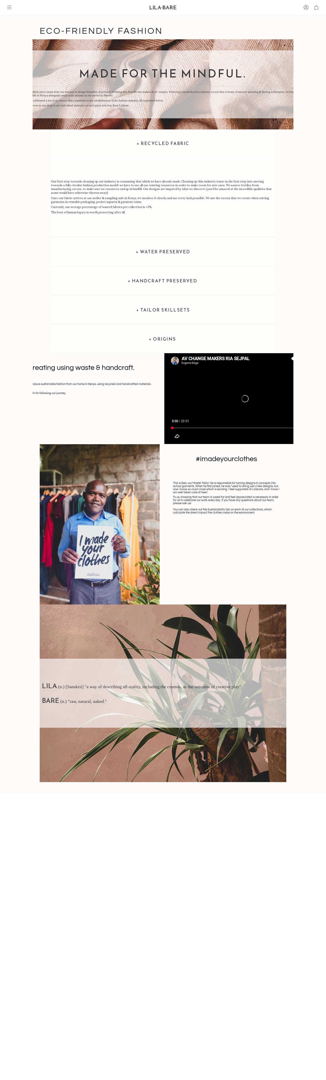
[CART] (316, 7)
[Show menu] (9, 7)
